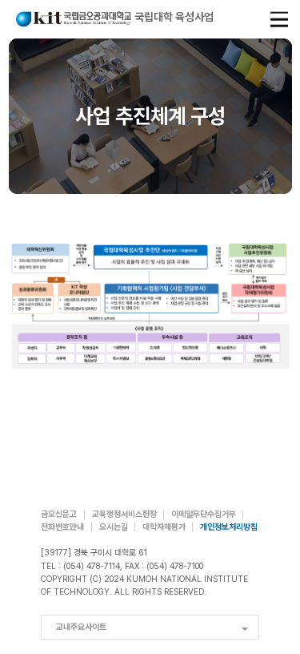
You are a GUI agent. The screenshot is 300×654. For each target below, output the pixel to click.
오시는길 (113, 527)
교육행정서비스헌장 (124, 514)
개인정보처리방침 (229, 527)
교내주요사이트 (81, 627)
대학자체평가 (164, 527)
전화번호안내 (62, 527)
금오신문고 (59, 514)
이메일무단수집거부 (203, 514)
